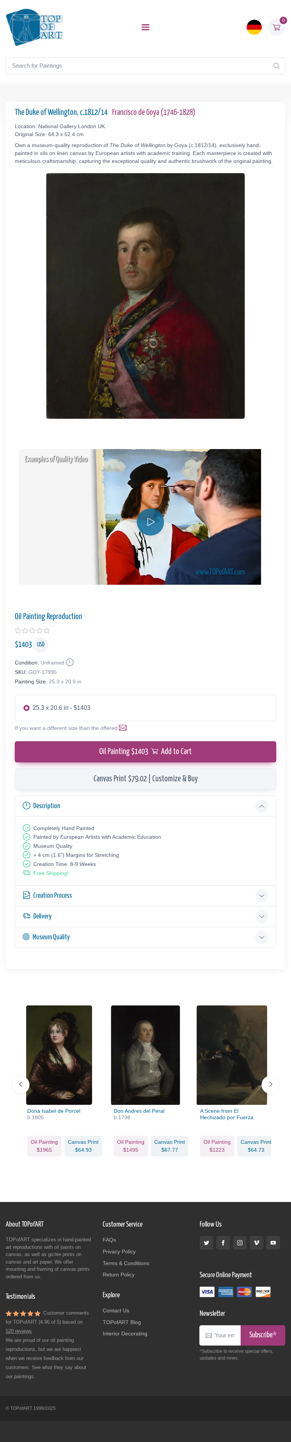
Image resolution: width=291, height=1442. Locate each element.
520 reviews (19, 1331)
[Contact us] (124, 728)
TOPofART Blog (122, 1322)
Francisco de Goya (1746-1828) (154, 112)
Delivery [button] (42, 916)
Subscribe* (263, 1335)
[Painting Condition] (69, 663)
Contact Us (116, 1310)
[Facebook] (223, 1243)
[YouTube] (273, 1243)
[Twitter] (206, 1243)
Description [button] (46, 806)
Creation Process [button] (52, 895)
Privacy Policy (119, 1251)
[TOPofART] (34, 27)
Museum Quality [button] (51, 937)
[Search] (276, 65)
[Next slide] (270, 1085)
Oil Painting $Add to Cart (145, 752)
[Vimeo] (256, 1243)
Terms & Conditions (126, 1263)
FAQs (109, 1240)
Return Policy (119, 1275)
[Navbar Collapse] (145, 27)
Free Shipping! (51, 873)
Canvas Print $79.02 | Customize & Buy (146, 779)
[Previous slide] (20, 1085)
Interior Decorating (125, 1333)
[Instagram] (240, 1243)
